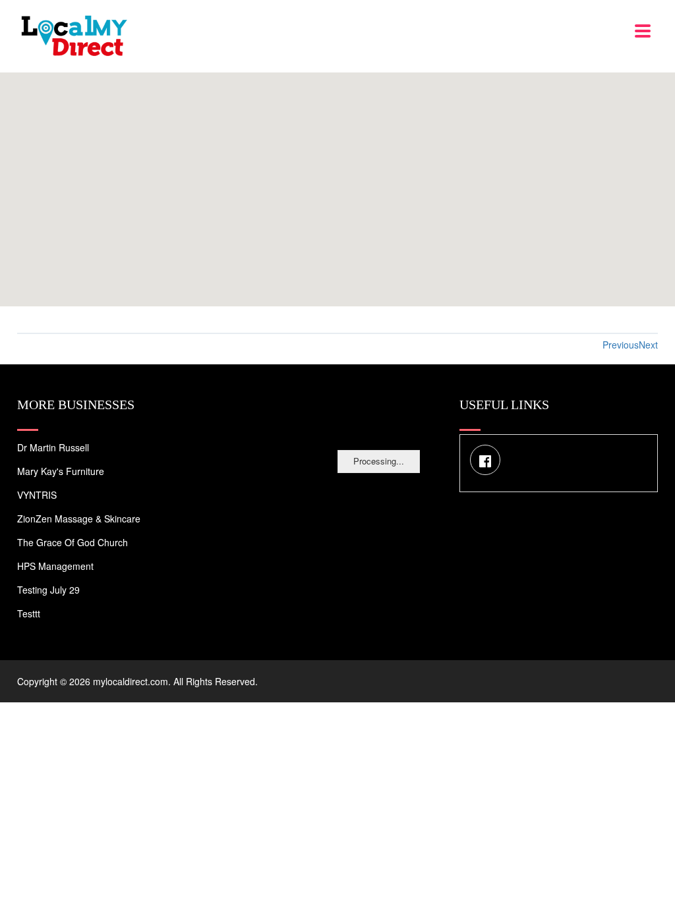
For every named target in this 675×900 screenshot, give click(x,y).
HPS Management (55, 566)
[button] (337, 182)
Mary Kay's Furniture (60, 471)
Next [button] (648, 344)
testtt (28, 613)
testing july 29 (48, 589)
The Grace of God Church (72, 542)
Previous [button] (620, 344)
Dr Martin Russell (53, 447)
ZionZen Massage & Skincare (78, 518)
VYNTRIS (37, 494)
